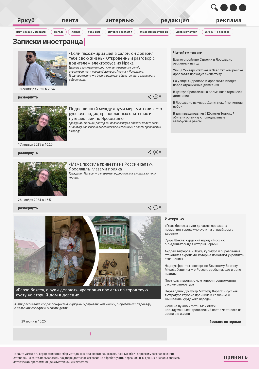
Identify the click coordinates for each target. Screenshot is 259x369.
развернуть (28, 97)
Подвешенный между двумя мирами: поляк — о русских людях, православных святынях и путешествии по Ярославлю (115, 113)
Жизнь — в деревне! (217, 32)
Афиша (75, 32)
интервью (119, 20)
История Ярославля (120, 32)
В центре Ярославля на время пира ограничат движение (207, 94)
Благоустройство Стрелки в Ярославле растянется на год (202, 61)
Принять (236, 356)
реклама (229, 20)
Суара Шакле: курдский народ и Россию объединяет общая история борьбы (195, 242)
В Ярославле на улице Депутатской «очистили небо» (208, 104)
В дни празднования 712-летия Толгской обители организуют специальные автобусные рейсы (203, 117)
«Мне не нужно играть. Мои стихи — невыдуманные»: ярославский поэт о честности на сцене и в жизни (203, 310)
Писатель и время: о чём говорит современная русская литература (200, 282)
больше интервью (225, 321)
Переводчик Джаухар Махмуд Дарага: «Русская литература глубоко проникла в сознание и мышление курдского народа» (201, 295)
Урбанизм (94, 32)
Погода (58, 32)
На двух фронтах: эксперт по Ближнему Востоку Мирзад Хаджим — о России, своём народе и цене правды (203, 269)
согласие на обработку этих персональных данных (121, 357)
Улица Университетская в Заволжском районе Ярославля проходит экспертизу (208, 72)
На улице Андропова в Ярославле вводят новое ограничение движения (204, 83)
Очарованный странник (154, 32)
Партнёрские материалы (31, 32)
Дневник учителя (186, 32)
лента (70, 20)
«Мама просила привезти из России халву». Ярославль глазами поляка (111, 166)
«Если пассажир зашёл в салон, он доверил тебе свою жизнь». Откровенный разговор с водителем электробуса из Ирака (112, 58)
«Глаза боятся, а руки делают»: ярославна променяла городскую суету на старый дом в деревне (82, 292)
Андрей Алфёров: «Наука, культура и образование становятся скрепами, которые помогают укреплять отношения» (204, 255)
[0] (155, 97)
